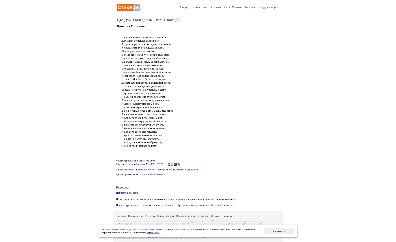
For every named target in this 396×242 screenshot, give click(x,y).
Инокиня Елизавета (131, 26)
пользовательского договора (242, 221)
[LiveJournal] (178, 164)
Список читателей (125, 169)
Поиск (226, 7)
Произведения (199, 7)
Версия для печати (145, 169)
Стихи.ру (216, 216)
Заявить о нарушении (187, 169)
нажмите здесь (153, 233)
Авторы (184, 7)
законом (168, 223)
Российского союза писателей (190, 238)
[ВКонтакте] (169, 164)
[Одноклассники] (172, 164)
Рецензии (215, 7)
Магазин (237, 7)
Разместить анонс (166, 169)
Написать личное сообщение (158, 205)
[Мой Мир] (175, 164)
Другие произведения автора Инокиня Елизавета (140, 174)
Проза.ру (227, 216)
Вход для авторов (268, 7)
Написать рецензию (127, 192)
